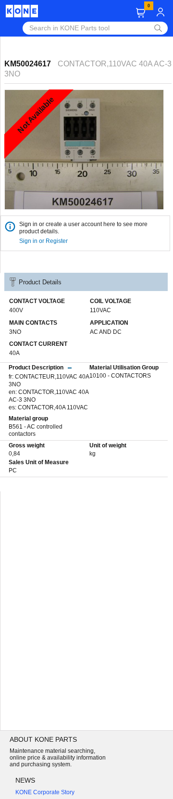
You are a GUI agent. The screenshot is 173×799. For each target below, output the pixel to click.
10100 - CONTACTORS (120, 375)
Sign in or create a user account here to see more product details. (83, 228)
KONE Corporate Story (44, 792)
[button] (140, 13)
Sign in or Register (44, 241)
